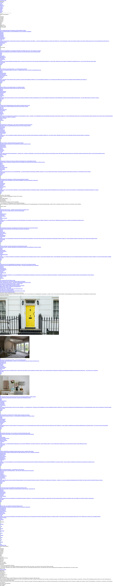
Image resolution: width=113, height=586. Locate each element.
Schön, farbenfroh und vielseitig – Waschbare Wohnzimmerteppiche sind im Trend (15, 282)
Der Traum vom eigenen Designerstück (7, 291)
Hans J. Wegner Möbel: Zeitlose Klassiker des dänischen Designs (12, 285)
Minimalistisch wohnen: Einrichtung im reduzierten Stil (10, 286)
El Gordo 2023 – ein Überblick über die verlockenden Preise (11, 288)
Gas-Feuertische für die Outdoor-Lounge (7, 280)
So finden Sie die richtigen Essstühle (7, 289)
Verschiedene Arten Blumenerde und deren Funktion (10, 284)
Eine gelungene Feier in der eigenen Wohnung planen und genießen (12, 281)
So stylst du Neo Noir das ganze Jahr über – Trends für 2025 (11, 283)
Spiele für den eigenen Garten (5, 287)
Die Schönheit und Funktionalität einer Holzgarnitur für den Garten (12, 290)
